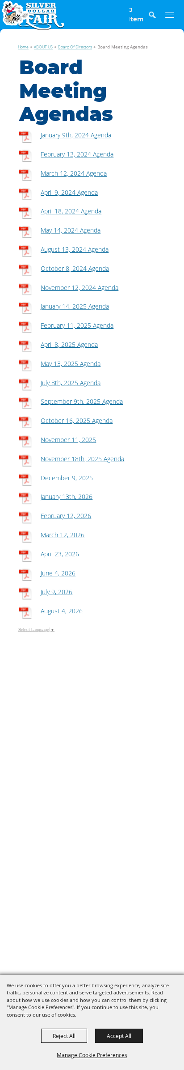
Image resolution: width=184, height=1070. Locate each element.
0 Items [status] (136, 14)
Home (23, 47)
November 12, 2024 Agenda (79, 287)
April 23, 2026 (60, 554)
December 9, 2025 (67, 478)
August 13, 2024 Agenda (75, 249)
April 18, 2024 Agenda (71, 211)
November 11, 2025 (68, 439)
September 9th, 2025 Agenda (82, 401)
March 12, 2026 (62, 535)
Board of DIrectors (75, 47)
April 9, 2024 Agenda (69, 192)
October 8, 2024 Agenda (75, 268)
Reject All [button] (64, 1035)
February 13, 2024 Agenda (77, 154)
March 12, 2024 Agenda (74, 173)
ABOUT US (43, 47)
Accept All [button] (119, 1035)
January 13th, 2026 (66, 496)
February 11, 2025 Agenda (77, 325)
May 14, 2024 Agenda (70, 230)
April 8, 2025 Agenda (69, 344)
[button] (156, 19)
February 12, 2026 (66, 515)
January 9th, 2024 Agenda (76, 135)
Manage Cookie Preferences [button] (92, 1054)
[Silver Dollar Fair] (33, 15)
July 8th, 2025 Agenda (70, 382)
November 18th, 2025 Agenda (82, 459)
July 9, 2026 (56, 591)
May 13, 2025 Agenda (70, 363)
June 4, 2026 (58, 573)
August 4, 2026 (62, 611)
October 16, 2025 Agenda (77, 420)
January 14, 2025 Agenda (75, 306)
